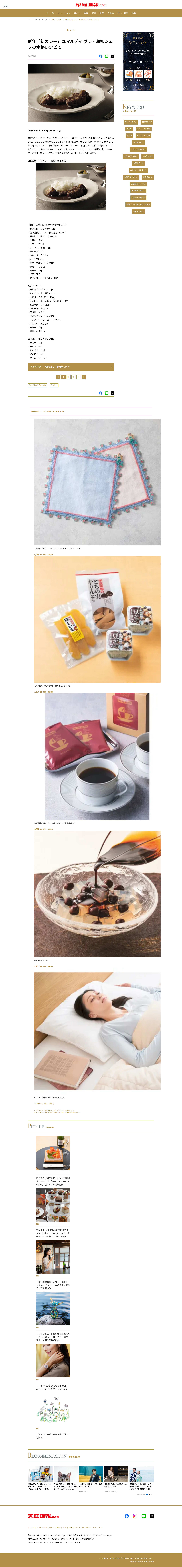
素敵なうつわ (147, 122)
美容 (86, 13)
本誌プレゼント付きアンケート (138, 204)
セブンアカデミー (55, 1535)
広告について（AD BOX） (72, 1542)
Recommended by (141, 1494)
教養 (102, 13)
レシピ (44, 20)
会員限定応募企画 (138, 198)
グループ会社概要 (53, 1539)
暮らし (77, 13)
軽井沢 (129, 136)
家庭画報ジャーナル (138, 184)
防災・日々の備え (143, 129)
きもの (111, 13)
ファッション (64, 13)
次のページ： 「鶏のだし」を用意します (49, 367)
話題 (134, 13)
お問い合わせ (57, 1542)
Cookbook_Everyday (38, 385)
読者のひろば (138, 211)
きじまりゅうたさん (138, 149)
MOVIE (129, 129)
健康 (94, 13)
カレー (54, 385)
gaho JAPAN (67, 1535)
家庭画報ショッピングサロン (37, 1535)
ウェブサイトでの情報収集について (39, 1542)
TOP (29, 20)
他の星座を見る (138, 85)
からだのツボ (148, 156)
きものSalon (147, 177)
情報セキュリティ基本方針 (69, 1539)
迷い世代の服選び (138, 191)
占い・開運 (122, 13)
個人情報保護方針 (86, 1539)
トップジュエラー (143, 136)
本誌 (100, 1527)
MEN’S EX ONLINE (99, 1535)
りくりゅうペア (131, 122)
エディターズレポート (138, 170)
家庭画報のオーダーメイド (82, 1535)
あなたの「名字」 (131, 177)
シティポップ (138, 142)
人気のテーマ (138, 163)
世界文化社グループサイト (36, 1539)
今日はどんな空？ (131, 156)
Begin (109, 1535)
